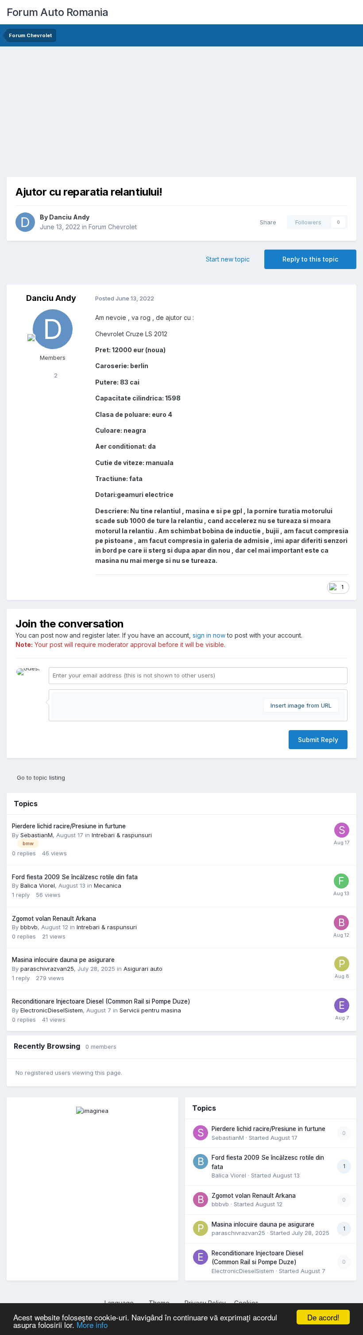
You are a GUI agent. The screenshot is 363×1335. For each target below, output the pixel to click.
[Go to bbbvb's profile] (341, 922)
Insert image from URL (301, 705)
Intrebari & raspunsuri (122, 835)
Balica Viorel (37, 885)
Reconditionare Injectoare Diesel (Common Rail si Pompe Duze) (101, 1001)
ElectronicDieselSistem (51, 1010)
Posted (124, 298)
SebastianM (36, 835)
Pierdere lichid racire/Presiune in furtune (69, 826)
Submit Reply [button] (318, 739)
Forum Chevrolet (113, 227)
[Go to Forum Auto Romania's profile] (341, 881)
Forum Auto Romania (57, 12)
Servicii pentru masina (150, 1010)
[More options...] (340, 298)
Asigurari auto (143, 968)
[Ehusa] (92, 1110)
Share (266, 222)
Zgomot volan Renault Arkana (54, 918)
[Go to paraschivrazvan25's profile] (341, 963)
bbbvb (29, 927)
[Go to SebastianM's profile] (341, 830)
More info (92, 1324)
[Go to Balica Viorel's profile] (200, 1161)
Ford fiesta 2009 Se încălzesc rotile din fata (75, 877)
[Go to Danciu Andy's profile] (25, 222)
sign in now (209, 635)
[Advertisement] (110, 115)
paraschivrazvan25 (47, 968)
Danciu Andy (69, 217)
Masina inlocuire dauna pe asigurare (63, 959)
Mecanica (107, 885)
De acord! (323, 1317)
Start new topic (228, 259)
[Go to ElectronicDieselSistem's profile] (341, 1005)
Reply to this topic (310, 259)
